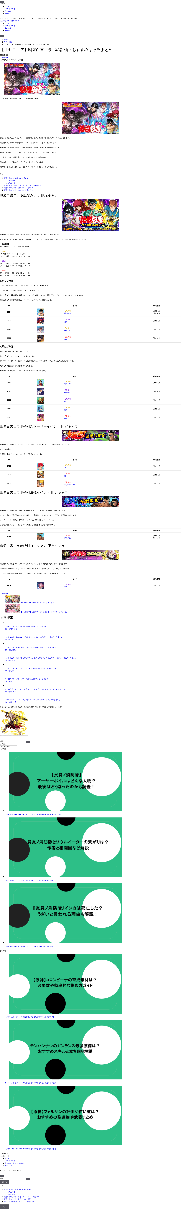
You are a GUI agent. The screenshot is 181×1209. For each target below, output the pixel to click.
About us (8, 1166)
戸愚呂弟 (67, 538)
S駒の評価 (11, 180)
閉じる (4, 1182)
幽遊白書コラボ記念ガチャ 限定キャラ (17, 178)
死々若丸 (67, 393)
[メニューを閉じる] (2, 2)
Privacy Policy (10, 9)
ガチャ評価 (4, 57)
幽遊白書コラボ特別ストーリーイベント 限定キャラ (22, 185)
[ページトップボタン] (2, 1176)
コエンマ (67, 384)
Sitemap (8, 13)
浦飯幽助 (67, 313)
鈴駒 (65, 419)
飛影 (65, 339)
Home (7, 6)
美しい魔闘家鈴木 (70, 485)
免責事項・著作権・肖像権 (14, 1163)
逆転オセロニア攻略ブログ (9, 21)
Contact (8, 11)
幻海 (65, 587)
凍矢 (65, 410)
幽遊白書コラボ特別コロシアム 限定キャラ (19, 190)
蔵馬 (65, 322)
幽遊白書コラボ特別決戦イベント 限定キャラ (20, 188)
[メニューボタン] (2, 36)
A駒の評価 (11, 183)
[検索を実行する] (28, 742)
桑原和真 (67, 331)
